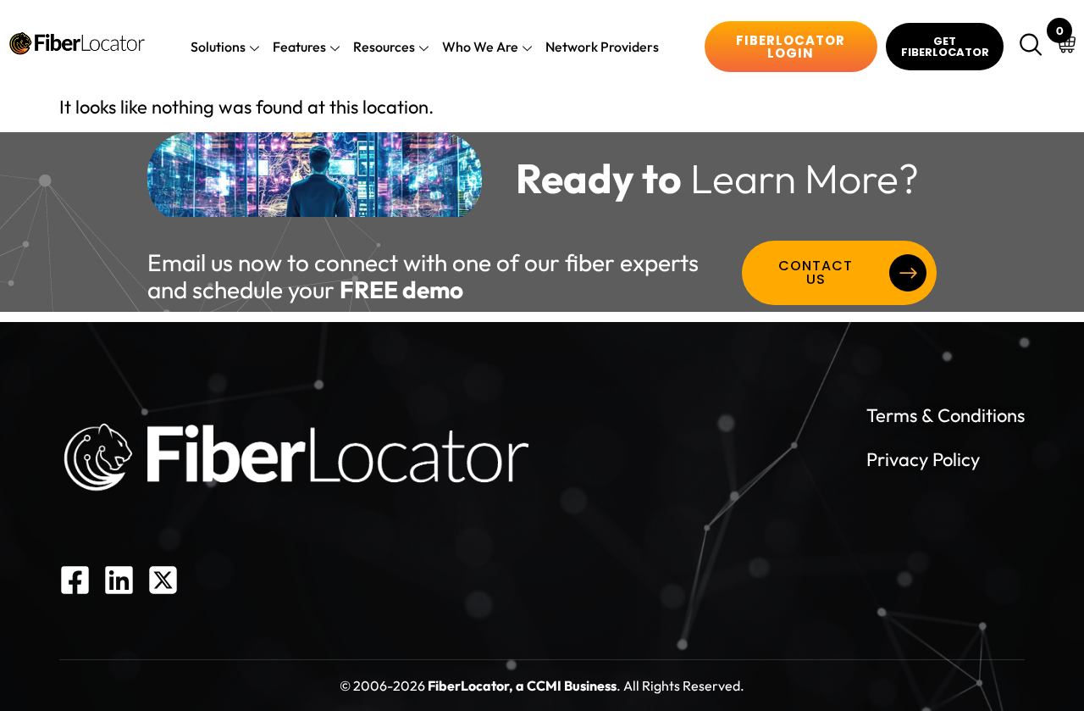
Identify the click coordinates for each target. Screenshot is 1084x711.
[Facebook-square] (75, 580)
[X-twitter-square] (163, 580)
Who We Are (480, 46)
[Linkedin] (119, 580)
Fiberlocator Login (790, 46)
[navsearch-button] (1033, 47)
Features (299, 46)
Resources (384, 46)
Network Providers (602, 46)
